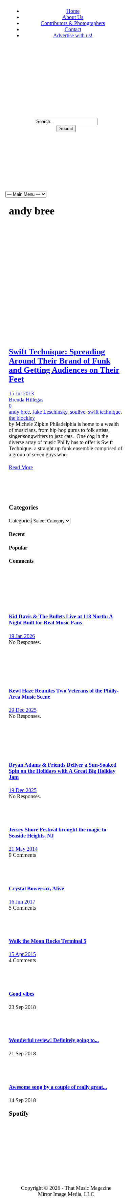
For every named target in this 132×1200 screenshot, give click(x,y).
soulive (77, 412)
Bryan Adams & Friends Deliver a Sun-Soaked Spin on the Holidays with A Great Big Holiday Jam (62, 771)
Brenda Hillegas (26, 399)
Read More (21, 467)
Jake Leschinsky (49, 412)
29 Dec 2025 (23, 710)
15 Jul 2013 (21, 393)
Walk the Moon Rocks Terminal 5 (47, 941)
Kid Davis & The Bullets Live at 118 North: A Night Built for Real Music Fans (61, 619)
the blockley (22, 418)
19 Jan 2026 (22, 636)
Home (73, 11)
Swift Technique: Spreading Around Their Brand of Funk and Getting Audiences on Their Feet (64, 365)
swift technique (104, 412)
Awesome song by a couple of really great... (58, 1087)
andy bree (19, 412)
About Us (72, 17)
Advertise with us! (72, 35)
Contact (73, 29)
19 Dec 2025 (23, 790)
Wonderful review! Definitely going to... (54, 1040)
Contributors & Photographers (73, 23)
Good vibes (21, 994)
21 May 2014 (23, 849)
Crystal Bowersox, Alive (36, 888)
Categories (20, 520)
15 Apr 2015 (22, 954)
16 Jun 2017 (22, 902)
